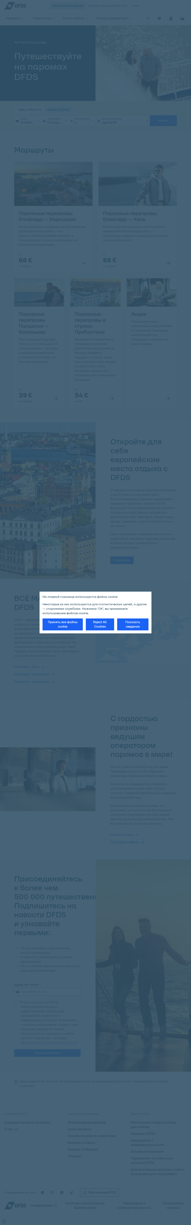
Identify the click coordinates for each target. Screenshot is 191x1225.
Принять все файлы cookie (62, 624)
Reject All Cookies (100, 624)
